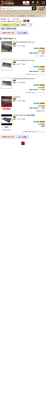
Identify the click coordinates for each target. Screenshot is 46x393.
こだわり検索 (41, 8)
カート (33, 4)
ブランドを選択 (22, 32)
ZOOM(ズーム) (10, 28)
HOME (2, 16)
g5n (2, 28)
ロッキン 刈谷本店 (40, 56)
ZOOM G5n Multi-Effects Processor (24, 42)
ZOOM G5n (16, 97)
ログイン (38, 4)
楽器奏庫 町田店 (40, 111)
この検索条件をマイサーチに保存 (10, 25)
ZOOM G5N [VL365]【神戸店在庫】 (24, 115)
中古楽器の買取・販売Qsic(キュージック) (34, 131)
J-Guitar (7, 3)
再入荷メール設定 (6, 129)
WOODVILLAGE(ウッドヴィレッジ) (35, 74)
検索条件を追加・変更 (8, 32)
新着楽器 (41, 9)
